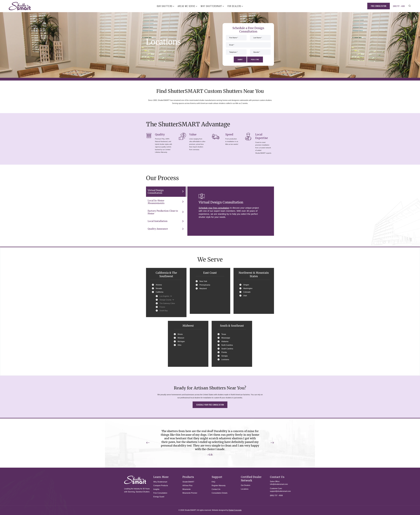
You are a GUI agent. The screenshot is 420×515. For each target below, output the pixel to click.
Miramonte (186, 489)
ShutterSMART (188, 482)
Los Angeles (164, 296)
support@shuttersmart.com (280, 491)
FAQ (213, 482)
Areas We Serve (186, 6)
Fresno (162, 307)
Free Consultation (378, 6)
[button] (272, 442)
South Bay (164, 311)
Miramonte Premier (189, 493)
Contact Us (216, 489)
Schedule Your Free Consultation (210, 404)
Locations (244, 489)
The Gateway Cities (167, 303)
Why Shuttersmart (211, 6)
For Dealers (234, 6)
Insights (156, 489)
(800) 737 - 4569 (399, 6)
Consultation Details (219, 493)
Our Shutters (164, 6)
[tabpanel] (210, 44)
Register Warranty (219, 485)
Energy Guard (158, 497)
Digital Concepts (235, 510)
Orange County (165, 300)
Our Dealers (245, 485)
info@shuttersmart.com (279, 484)
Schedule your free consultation (214, 208)
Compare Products (160, 485)
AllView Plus (187, 485)
